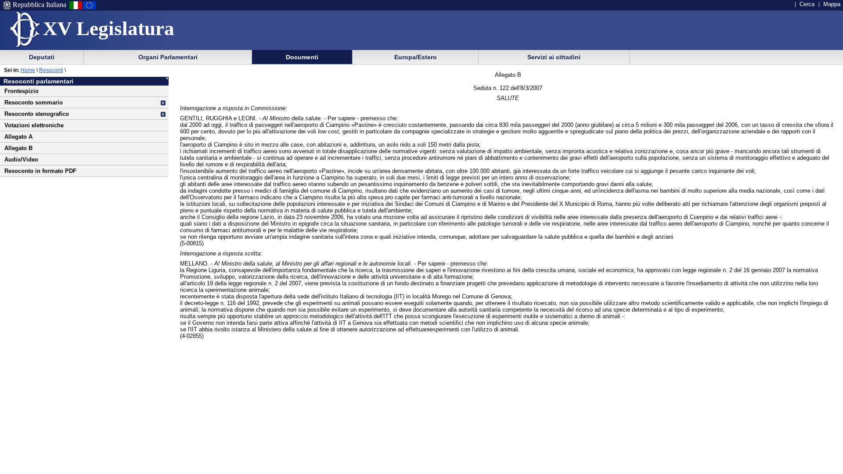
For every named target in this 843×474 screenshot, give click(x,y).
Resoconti (51, 70)
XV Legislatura (108, 29)
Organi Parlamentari (168, 57)
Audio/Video (21, 159)
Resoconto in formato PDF (40, 171)
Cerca (807, 4)
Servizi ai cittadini (554, 57)
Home (28, 70)
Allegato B (18, 148)
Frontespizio (21, 91)
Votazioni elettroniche (34, 125)
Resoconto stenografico (36, 114)
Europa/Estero (416, 57)
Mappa (831, 4)
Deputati (41, 57)
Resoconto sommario (33, 102)
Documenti (302, 57)
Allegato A (18, 136)
